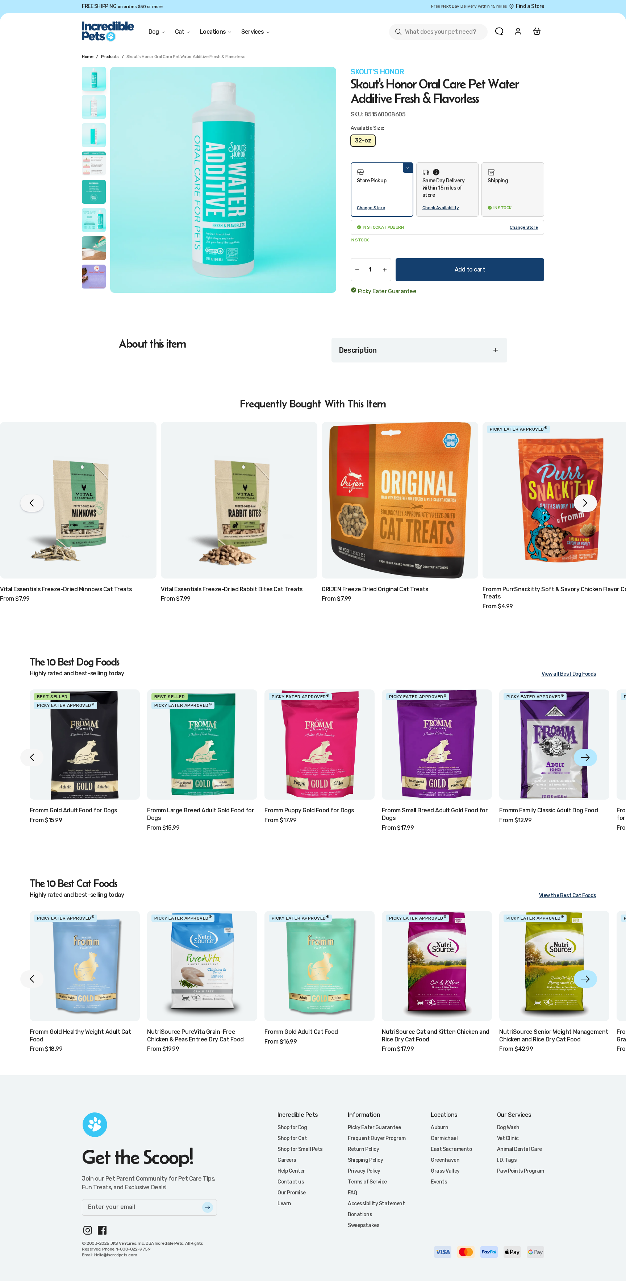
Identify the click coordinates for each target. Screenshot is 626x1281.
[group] (223, 180)
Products (110, 56)
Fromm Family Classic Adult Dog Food (548, 810)
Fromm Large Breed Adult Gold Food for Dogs (200, 814)
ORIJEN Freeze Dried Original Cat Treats (375, 589)
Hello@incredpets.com (115, 1254)
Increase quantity (384, 269)
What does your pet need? (435, 33)
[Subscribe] (207, 1207)
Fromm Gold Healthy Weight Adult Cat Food (80, 1035)
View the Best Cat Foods (567, 895)
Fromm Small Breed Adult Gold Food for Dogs (435, 814)
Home (87, 56)
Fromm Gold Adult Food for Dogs (73, 810)
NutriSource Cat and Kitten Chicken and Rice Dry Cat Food (435, 1035)
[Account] (518, 31)
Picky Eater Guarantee (387, 291)
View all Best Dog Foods (569, 674)
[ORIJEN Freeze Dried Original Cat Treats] (400, 500)
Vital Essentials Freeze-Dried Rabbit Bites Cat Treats (231, 589)
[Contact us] (499, 31)
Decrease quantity (357, 269)
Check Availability (440, 207)
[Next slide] (585, 757)
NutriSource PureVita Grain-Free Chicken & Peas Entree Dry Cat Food (195, 1035)
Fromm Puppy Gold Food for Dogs (309, 810)
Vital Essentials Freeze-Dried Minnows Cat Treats (66, 589)
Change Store (371, 207)
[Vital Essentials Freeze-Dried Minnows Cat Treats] (78, 500)
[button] (382, 189)
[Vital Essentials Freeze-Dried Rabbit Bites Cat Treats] (239, 500)
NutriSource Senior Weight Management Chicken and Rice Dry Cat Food (553, 1035)
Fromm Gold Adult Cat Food (301, 1031)
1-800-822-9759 (133, 1249)
